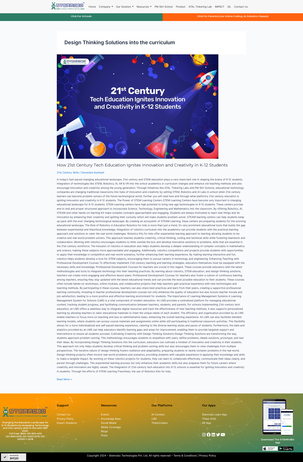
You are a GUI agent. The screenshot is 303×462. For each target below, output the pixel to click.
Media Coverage (111, 427)
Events (105, 414)
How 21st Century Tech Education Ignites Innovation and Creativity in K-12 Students (142, 165)
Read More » (64, 379)
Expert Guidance (67, 422)
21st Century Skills (68, 172)
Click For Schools (81, 16)
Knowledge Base (111, 418)
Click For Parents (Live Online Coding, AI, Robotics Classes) (232, 16)
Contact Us (63, 414)
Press (104, 435)
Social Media (108, 422)
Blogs (104, 431)
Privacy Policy (65, 418)
